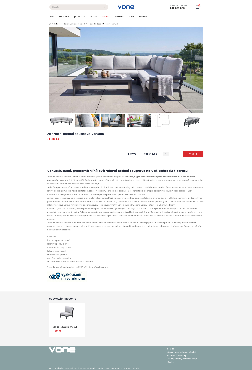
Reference (120, 17)
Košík (131, 17)
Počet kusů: (150, 154)
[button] (199, 7)
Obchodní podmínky (176, 355)
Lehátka (93, 17)
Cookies (171, 362)
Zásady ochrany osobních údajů (182, 358)
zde (137, 368)
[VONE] (86, 350)
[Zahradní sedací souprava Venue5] (61, 120)
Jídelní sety (79, 17)
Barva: (132, 154)
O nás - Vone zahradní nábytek (181, 352)
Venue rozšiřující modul (65, 327)
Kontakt (143, 17)
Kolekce (105, 17)
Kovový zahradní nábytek (74, 24)
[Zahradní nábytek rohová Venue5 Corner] (126, 70)
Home (51, 17)
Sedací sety (64, 17)
